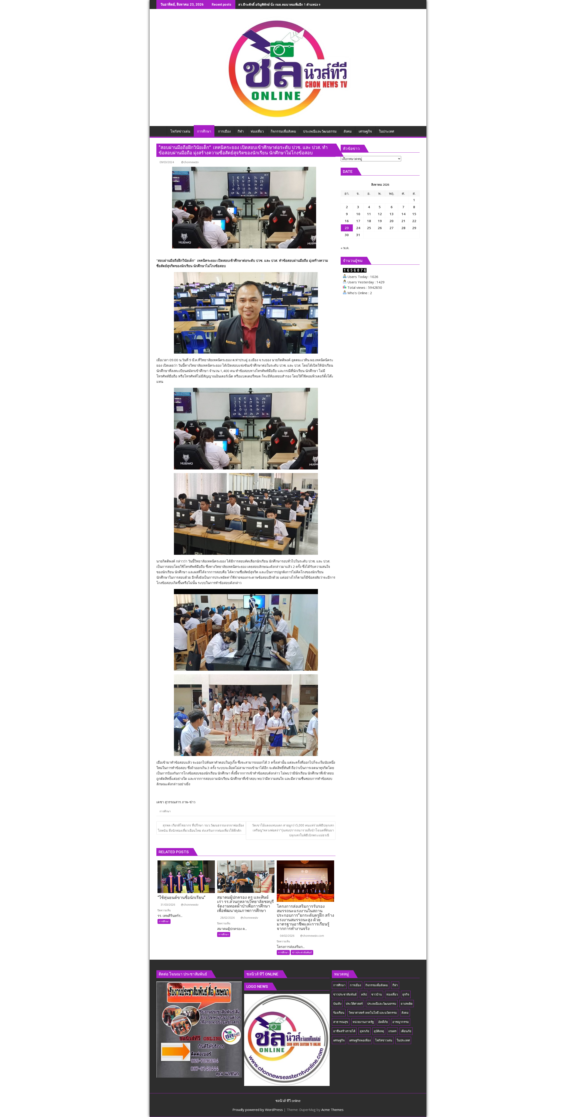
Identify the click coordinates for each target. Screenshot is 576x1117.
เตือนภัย (406, 1031)
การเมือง (355, 985)
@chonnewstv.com (311, 936)
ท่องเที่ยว (392, 994)
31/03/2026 (167, 905)
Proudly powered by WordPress (257, 1109)
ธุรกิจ (405, 994)
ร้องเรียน (338, 1013)
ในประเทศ (403, 1040)
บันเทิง (337, 1004)
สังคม (405, 1013)
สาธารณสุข (340, 1022)
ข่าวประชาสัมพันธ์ (302, 952)
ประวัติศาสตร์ (354, 1004)
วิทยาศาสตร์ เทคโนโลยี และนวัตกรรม (373, 1013)
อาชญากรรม (400, 1022)
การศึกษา (165, 811)
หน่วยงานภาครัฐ (363, 1022)
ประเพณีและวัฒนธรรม (381, 1004)
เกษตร (392, 1031)
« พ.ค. (345, 248)
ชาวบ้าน (376, 994)
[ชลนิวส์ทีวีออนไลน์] (161, 130)
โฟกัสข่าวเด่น (383, 1040)
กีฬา (395, 985)
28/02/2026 (227, 918)
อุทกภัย (364, 1031)
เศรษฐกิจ (339, 1040)
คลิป (364, 994)
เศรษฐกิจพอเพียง (360, 1040)
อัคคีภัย (383, 1022)
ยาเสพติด (406, 1004)
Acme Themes (332, 1109)
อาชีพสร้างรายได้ (344, 1031)
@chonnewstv (190, 162)
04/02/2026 (286, 936)
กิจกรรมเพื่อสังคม (376, 985)
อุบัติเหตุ (379, 1031)
